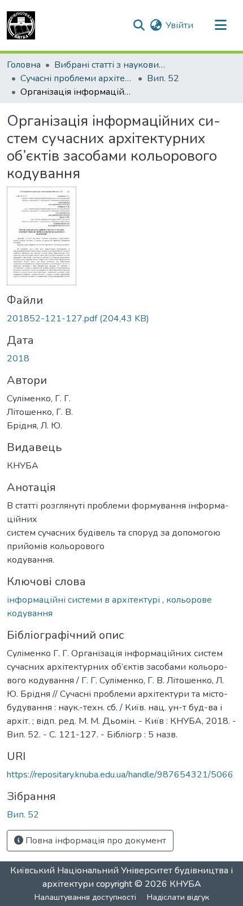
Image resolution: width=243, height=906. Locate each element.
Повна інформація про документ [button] (94, 840)
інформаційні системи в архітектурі (84, 600)
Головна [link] (24, 65)
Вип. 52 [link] (163, 78)
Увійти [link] (179, 25)
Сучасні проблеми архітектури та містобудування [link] (76, 78)
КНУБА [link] (185, 884)
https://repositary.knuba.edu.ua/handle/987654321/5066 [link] (120, 774)
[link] (121, 318)
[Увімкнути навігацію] (220, 25)
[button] (21, 25)
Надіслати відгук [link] (178, 897)
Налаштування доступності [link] (85, 897)
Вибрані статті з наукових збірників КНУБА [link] (110, 65)
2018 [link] (18, 358)
